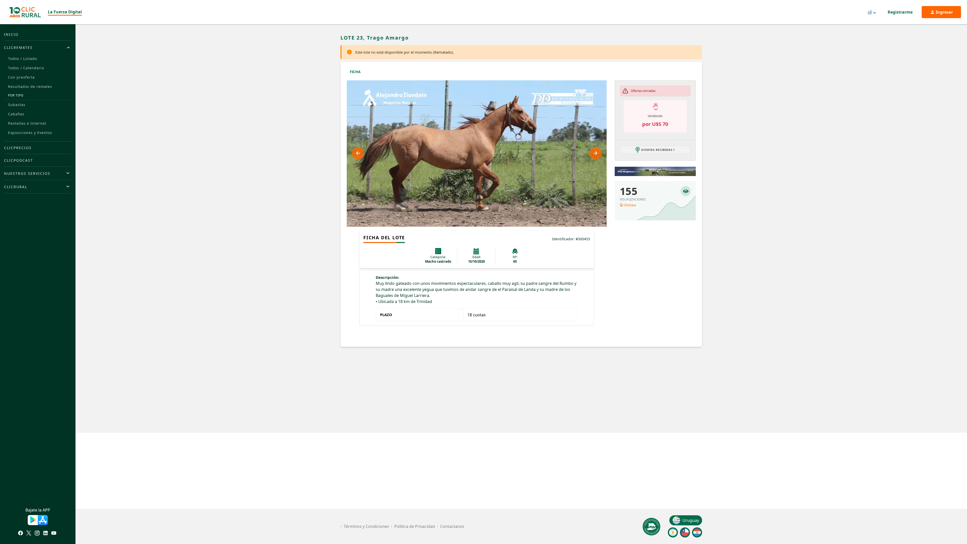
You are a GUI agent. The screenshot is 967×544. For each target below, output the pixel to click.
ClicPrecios (18, 147)
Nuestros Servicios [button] (27, 173)
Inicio (11, 34)
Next (596, 153)
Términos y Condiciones (366, 526)
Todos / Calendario (26, 67)
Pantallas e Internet (27, 123)
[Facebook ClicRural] (20, 533)
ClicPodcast (18, 160)
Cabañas (16, 114)
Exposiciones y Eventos (30, 132)
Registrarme (900, 12)
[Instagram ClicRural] (37, 533)
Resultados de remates (30, 86)
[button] (655, 149)
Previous (358, 153)
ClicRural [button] (15, 186)
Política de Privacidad (414, 526)
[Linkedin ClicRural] (45, 533)
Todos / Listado (22, 58)
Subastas (16, 104)
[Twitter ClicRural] (29, 533)
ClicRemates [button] (18, 47)
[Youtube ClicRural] (54, 533)
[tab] (37, 47)
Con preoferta (21, 77)
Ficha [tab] (355, 71)
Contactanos (452, 526)
